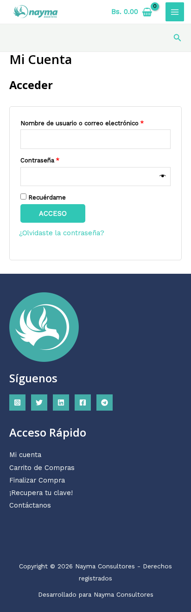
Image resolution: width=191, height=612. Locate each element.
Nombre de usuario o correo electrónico (95, 123)
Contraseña (55, 160)
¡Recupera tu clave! (41, 493)
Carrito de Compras (42, 468)
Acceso (53, 213)
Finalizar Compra (37, 480)
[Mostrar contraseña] (162, 176)
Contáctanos (30, 505)
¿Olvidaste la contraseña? (61, 233)
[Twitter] (39, 402)
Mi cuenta (25, 455)
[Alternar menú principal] (175, 11)
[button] (177, 38)
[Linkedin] (61, 402)
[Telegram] (104, 402)
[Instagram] (17, 402)
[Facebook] (83, 402)
